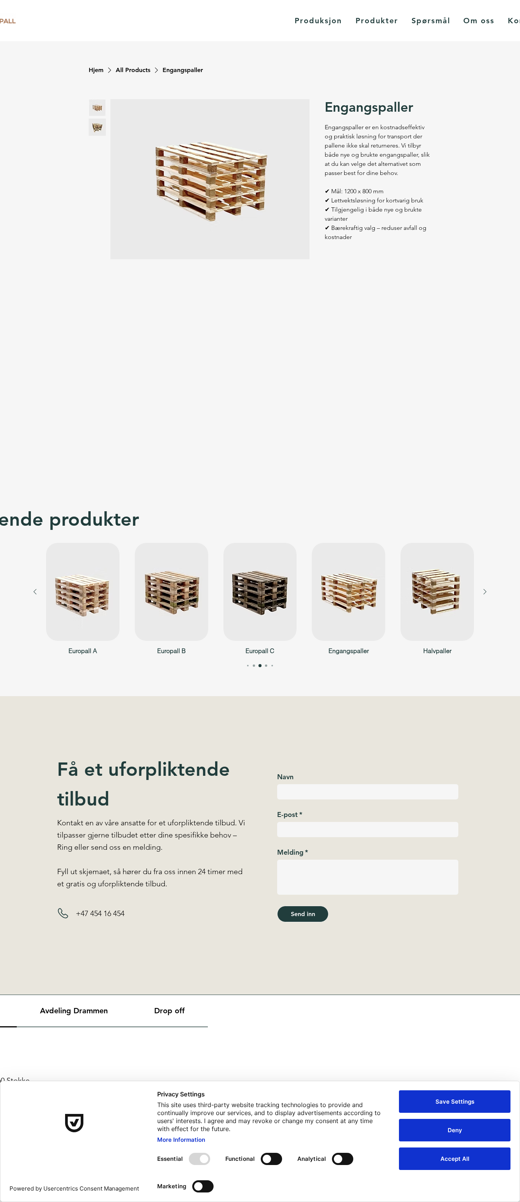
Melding (292, 852)
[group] (260, 598)
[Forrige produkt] (35, 591)
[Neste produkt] (485, 591)
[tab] (74, 1011)
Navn (285, 777)
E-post (289, 814)
